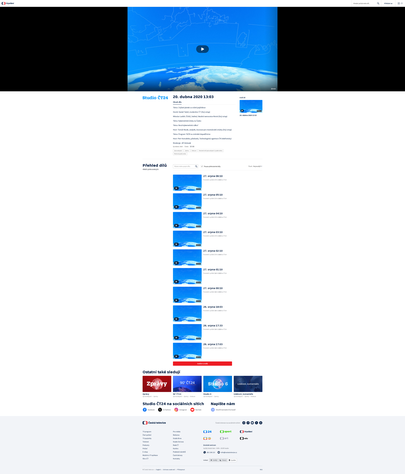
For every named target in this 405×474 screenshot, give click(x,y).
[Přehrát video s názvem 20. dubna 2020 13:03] (202, 49)
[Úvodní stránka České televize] (154, 422)
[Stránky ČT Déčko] (207, 439)
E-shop (145, 452)
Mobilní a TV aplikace (150, 455)
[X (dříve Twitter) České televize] (256, 422)
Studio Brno (177, 438)
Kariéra (175, 448)
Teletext (146, 442)
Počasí (145, 448)
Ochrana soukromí (169, 470)
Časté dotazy (177, 455)
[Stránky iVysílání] (246, 432)
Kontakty (176, 459)
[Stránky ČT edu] (244, 439)
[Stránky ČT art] (224, 439)
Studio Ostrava (178, 442)
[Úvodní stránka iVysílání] (10, 3)
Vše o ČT (146, 459)
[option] (213, 460)
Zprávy (187, 150)
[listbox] (223, 460)
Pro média (176, 432)
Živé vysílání (147, 435)
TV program (147, 432)
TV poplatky (147, 438)
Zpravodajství (178, 150)
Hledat (378, 3)
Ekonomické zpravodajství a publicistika (210, 150)
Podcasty (146, 445)
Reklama (176, 435)
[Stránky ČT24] (207, 432)
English (158, 470)
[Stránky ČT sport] (225, 432)
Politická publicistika (180, 154)
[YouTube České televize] (252, 422)
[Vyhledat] (196, 166)
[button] (202, 49)
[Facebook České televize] (248, 422)
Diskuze (194, 150)
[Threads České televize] (260, 422)
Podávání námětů (179, 452)
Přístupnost (181, 470)
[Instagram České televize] (244, 422)
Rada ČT (176, 445)
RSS (261, 470)
